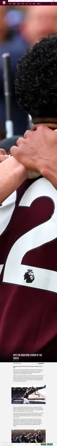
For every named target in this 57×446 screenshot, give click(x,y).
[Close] (56, 444)
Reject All (43, 444)
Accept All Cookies (50, 444)
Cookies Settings (37, 444)
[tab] (10, 1)
